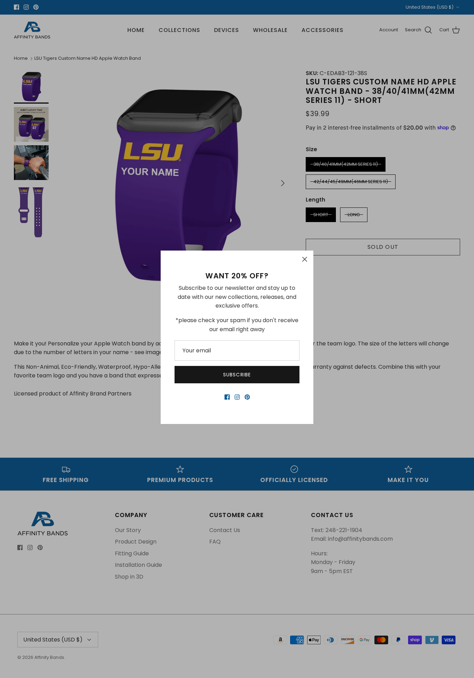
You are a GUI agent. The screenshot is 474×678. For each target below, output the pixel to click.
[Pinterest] (247, 397)
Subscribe (237, 374)
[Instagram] (237, 397)
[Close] (304, 259)
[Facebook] (227, 397)
